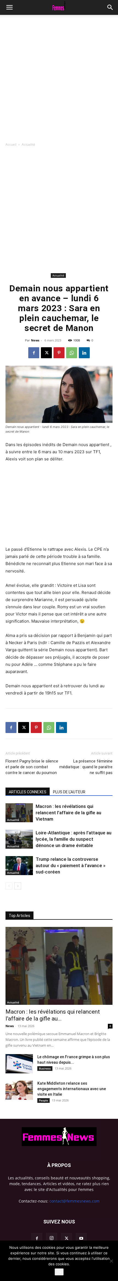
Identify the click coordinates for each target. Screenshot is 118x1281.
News (35, 340)
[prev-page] (8, 886)
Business (45, 1068)
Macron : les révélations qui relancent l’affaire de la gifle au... (52, 1015)
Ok (59, 1272)
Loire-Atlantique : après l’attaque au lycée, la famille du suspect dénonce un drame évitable (73, 839)
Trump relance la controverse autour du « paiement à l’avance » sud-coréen (70, 865)
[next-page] (17, 886)
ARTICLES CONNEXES (27, 792)
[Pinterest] (59, 352)
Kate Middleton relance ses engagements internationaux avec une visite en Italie (71, 1089)
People (43, 1100)
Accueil (10, 144)
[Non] (111, 1261)
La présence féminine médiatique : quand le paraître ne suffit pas (86, 767)
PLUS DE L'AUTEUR (69, 792)
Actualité (28, 144)
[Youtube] (81, 1238)
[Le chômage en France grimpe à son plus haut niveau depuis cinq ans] (19, 1063)
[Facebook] (33, 352)
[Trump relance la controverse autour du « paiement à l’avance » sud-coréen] (19, 865)
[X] (46, 352)
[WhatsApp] (71, 352)
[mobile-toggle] (9, 7)
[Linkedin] (84, 352)
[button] (110, 7)
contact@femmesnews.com (74, 1201)
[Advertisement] (59, 77)
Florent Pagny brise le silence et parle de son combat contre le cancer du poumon (31, 767)
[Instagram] (51, 1238)
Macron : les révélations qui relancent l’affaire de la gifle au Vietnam (68, 813)
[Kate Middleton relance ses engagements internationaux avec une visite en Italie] (19, 1090)
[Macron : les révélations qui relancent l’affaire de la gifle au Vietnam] (19, 812)
